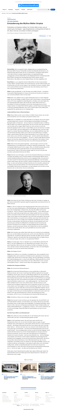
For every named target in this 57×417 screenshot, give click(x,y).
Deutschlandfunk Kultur (27, 1)
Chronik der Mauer (36, 405)
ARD (21, 405)
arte (30, 405)
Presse (47, 396)
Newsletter (37, 396)
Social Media (27, 396)
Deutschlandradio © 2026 (28, 409)
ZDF (23, 405)
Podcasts (23, 9)
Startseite (3, 13)
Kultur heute (8, 13)
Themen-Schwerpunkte (6, 401)
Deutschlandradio (18, 1)
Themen (4, 9)
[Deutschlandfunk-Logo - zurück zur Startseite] (28, 5)
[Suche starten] (49, 9)
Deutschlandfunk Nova (37, 1)
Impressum (42, 404)
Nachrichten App (17, 400)
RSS (36, 400)
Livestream (16, 394)
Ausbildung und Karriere (50, 397)
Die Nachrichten (5, 397)
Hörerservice (27, 394)
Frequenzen (16, 401)
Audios (15, 396)
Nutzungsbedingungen (34, 404)
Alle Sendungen (5, 396)
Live (53, 9)
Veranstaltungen (38, 397)
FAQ (36, 394)
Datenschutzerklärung (25, 404)
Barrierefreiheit (48, 401)
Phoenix (27, 405)
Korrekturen (48, 400)
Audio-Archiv (29, 9)
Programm (17, 9)
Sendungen (10, 9)
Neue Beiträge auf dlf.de (6, 400)
